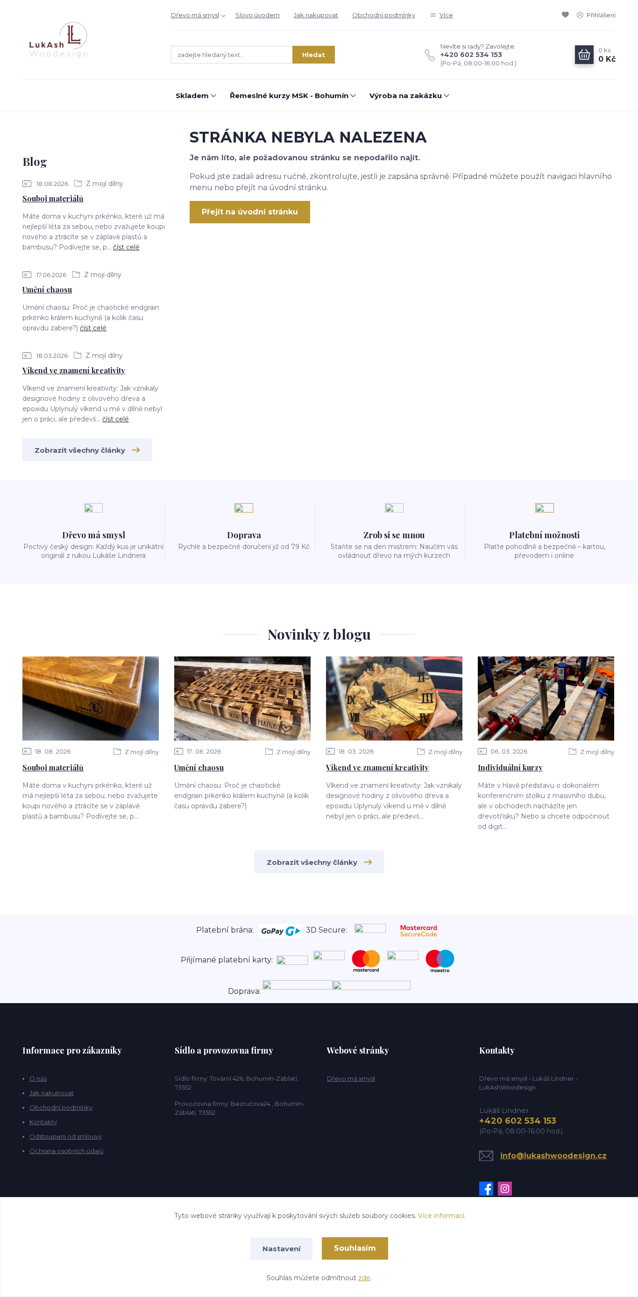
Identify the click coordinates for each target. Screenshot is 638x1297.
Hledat (313, 54)
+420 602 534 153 (471, 54)
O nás (38, 1078)
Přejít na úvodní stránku (250, 211)
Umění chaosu (47, 289)
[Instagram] (507, 1189)
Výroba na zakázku (405, 95)
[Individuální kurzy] (546, 698)
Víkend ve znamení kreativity (73, 370)
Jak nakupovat (316, 15)
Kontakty (43, 1122)
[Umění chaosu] (242, 698)
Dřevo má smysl (195, 15)
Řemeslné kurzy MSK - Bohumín (289, 95)
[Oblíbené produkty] (567, 15)
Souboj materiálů (53, 198)
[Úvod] (87, 39)
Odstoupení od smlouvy (65, 1136)
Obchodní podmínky (383, 15)
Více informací (441, 1215)
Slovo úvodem (257, 15)
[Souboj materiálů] (90, 698)
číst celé (126, 247)
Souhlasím (355, 1248)
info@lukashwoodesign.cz (553, 1155)
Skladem (192, 95)
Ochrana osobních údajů (66, 1150)
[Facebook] (488, 1189)
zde (364, 1278)
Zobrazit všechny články (80, 450)
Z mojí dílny (103, 183)
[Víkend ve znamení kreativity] (394, 698)
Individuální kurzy (510, 767)
